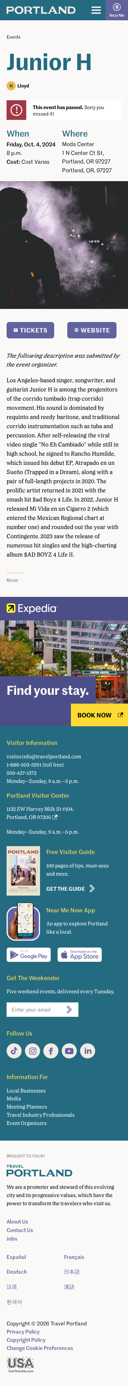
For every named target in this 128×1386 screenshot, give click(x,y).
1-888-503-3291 (24, 765)
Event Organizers (27, 1123)
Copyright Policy (26, 1339)
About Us (17, 1221)
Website (95, 330)
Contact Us (20, 1230)
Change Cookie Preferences (40, 1348)
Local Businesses (26, 1091)
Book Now (94, 715)
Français (74, 1257)
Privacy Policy (23, 1331)
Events (13, 37)
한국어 (14, 1301)
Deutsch (17, 1271)
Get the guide (65, 888)
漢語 (69, 1286)
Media (14, 1098)
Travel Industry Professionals (41, 1115)
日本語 (72, 1271)
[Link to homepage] (41, 10)
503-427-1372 (21, 773)
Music (12, 580)
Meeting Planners (27, 1107)
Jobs (12, 1238)
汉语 (12, 1286)
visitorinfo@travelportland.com (44, 756)
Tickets (34, 330)
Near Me (116, 15)
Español (16, 1257)
